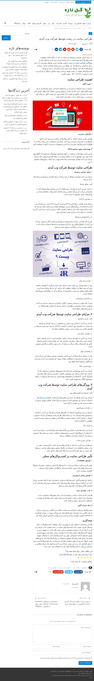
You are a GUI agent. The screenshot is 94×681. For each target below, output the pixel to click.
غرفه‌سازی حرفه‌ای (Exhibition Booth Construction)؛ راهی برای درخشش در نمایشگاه (46, 604)
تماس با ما (54, 2)
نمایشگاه (17, 23)
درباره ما (61, 2)
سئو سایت (84, 567)
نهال (23, 23)
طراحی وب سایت (52, 567)
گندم (65, 23)
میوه (44, 23)
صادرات (59, 23)
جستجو (27, 33)
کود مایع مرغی (24, 148)
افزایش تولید (36, 23)
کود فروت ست (14, 148)
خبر (90, 33)
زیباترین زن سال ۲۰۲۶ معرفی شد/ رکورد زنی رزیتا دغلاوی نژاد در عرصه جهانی (15, 130)
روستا (70, 23)
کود (53, 23)
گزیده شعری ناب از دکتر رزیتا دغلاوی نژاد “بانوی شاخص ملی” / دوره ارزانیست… (15, 55)
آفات (28, 23)
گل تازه (67, 671)
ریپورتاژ (46, 2)
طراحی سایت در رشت (77, 63)
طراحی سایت (76, 567)
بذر (49, 23)
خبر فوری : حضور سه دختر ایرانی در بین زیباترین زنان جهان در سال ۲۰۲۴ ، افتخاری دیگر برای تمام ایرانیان (14, 97)
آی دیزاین (6, 148)
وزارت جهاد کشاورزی (82, 23)
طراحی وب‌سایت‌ (45, 398)
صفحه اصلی (70, 2)
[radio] (91, 558)
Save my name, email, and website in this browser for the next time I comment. (65, 658)
